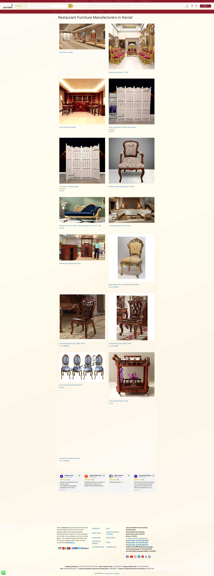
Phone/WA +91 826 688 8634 (137, 545)
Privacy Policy (109, 573)
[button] (156, 483)
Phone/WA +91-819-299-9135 (138, 540)
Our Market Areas (98, 547)
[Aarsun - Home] (8, 6)
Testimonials (96, 537)
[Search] (70, 6)
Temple (63, 11)
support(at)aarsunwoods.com (137, 538)
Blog (129, 11)
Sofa (83, 11)
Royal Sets (113, 11)
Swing (91, 11)
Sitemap (117, 573)
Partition (73, 11)
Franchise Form (111, 547)
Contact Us (96, 528)
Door (122, 11)
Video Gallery (110, 537)
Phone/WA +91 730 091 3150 (137, 542)
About (55, 11)
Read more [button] (88, 490)
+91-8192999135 (144, 1)
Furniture (101, 11)
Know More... (70, 542)
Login (108, 528)
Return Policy (96, 533)
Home (108, 542)
